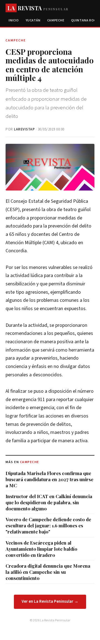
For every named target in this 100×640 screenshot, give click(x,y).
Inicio (14, 20)
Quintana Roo (84, 20)
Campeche (55, 20)
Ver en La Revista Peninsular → (50, 601)
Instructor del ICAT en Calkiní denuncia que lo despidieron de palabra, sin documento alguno (49, 502)
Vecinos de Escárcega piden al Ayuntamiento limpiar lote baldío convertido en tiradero (41, 549)
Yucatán (33, 20)
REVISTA (38, 8)
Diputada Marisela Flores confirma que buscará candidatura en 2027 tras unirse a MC (49, 479)
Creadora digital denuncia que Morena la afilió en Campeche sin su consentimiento (48, 572)
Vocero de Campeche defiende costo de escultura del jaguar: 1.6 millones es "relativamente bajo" (48, 525)
